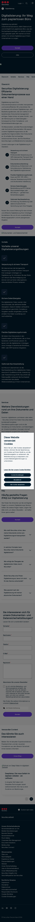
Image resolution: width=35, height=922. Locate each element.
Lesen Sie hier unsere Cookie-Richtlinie (17, 470)
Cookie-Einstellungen (17, 475)
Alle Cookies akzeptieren (17, 484)
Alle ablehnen (17, 479)
